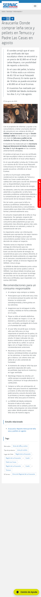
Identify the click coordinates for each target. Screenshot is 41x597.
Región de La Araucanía (23, 454)
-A (8, 19)
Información (17, 11)
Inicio (3, 11)
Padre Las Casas (11, 462)
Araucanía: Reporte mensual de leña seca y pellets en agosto (22, 430)
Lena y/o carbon (22, 450)
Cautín (28, 458)
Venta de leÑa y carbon (20, 446)
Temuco (8, 470)
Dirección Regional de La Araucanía (23, 474)
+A (4, 19)
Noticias (9, 11)
